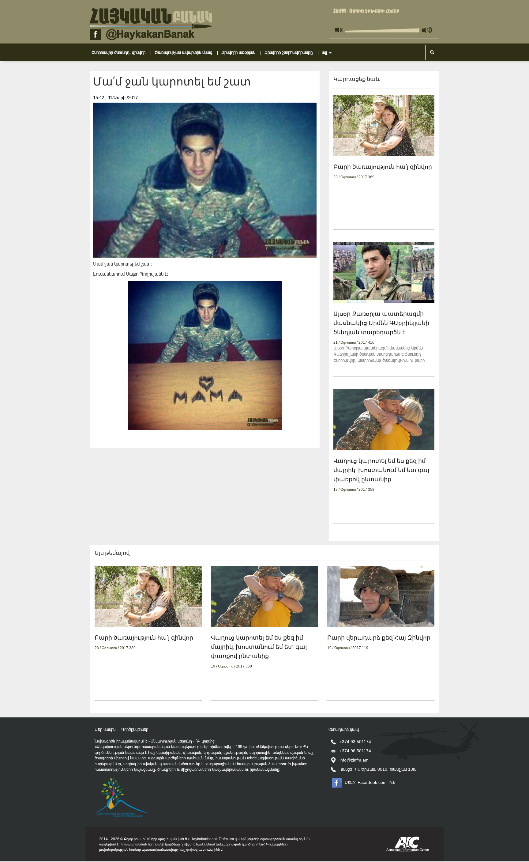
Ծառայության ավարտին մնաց (187, 52)
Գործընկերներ (134, 729)
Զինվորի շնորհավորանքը (292, 52)
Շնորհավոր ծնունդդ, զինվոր (122, 52)
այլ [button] (325, 52)
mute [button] (339, 28)
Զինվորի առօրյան (242, 52)
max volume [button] (426, 28)
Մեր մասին (105, 729)
